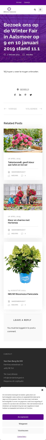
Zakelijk (27, 2)
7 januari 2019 (13, 55)
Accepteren (23, 417)
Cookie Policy (21, 436)
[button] (42, 390)
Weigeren (23, 424)
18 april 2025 (14, 159)
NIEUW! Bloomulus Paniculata (23, 294)
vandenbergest (19, 172)
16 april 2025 (14, 216)
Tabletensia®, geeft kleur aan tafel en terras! (21, 163)
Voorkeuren (23, 430)
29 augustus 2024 (17, 290)
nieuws (29, 55)
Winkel (18, 2)
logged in (23, 328)
